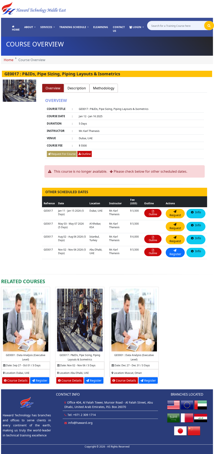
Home (8, 60)
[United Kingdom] (187, 405)
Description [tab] (77, 88)
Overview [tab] (53, 88)
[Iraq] (200, 418)
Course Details (17, 380)
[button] (30, 27)
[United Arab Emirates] (200, 405)
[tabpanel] (124, 129)
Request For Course (63, 154)
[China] (193, 431)
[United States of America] (173, 405)
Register (41, 380)
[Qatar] (187, 418)
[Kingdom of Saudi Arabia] (173, 418)
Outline (86, 154)
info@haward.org (80, 423)
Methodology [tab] (103, 88)
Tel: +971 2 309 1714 (82, 415)
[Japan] (180, 431)
